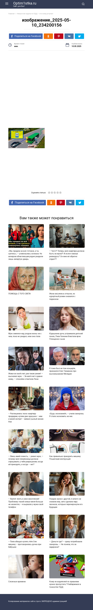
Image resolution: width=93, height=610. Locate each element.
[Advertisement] (46, 71)
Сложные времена (17, 581)
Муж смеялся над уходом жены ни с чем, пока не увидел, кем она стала (24, 334)
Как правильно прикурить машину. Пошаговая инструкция (65, 457)
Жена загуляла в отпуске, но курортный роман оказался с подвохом (62, 296)
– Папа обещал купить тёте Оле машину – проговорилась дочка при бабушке (24, 544)
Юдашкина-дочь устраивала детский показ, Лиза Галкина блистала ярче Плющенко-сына (66, 336)
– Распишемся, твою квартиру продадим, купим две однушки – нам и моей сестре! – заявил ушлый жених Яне (25, 417)
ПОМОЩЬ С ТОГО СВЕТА (19, 293)
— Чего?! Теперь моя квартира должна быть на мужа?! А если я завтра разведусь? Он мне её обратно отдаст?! (66, 255)
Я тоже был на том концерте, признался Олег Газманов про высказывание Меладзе (62, 371)
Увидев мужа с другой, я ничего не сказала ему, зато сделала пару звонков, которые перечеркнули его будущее (66, 503)
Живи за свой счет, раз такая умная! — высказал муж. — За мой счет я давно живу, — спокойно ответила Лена (25, 376)
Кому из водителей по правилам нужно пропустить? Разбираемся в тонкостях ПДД (65, 584)
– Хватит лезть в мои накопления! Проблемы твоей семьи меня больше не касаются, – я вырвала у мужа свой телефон (25, 503)
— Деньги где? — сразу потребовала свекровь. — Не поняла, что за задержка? (65, 544)
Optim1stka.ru (24, 3)
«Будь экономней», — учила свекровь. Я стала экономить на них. (66, 414)
